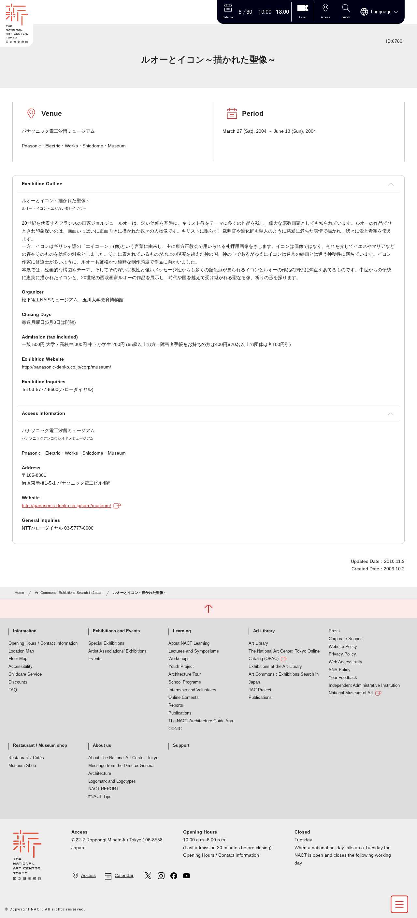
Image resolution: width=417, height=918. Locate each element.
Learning (182, 631)
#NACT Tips (99, 796)
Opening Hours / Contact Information (43, 643)
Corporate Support (346, 639)
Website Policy (343, 646)
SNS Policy (340, 670)
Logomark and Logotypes (112, 781)
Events (95, 658)
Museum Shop (22, 765)
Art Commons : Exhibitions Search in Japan (284, 678)
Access (88, 875)
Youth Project (181, 666)
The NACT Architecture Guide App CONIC (200, 725)
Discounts (17, 682)
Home (19, 592)
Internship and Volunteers (192, 690)
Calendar (124, 875)
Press (334, 631)
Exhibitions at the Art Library (275, 666)
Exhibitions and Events (116, 631)
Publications (180, 713)
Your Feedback (343, 677)
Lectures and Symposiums (193, 651)
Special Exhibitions (106, 643)
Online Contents (183, 697)
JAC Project (260, 690)
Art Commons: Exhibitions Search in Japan (68, 592)
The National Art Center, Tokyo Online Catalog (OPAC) (284, 655)
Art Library (264, 631)
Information (24, 631)
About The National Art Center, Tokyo (123, 758)
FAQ (12, 690)
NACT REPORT (103, 789)
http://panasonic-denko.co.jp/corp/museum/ (66, 505)
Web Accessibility (345, 662)
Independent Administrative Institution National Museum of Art (364, 689)
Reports (175, 705)
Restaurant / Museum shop (40, 745)
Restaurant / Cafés (26, 758)
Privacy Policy (342, 654)
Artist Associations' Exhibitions (117, 651)
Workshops (179, 658)
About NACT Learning (188, 643)
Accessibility (20, 666)
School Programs (184, 682)
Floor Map (17, 658)
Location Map (21, 651)
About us (102, 745)
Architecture (99, 773)
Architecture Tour (184, 674)
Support (181, 745)
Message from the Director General (121, 765)
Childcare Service (25, 674)
